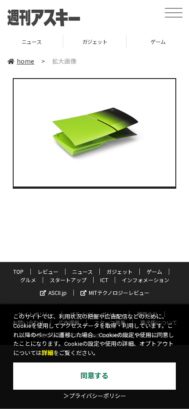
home (25, 61)
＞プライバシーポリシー (94, 396)
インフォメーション (145, 279)
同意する (94, 376)
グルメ (28, 279)
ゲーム (148, 41)
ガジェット (85, 41)
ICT (104, 279)
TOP (18, 271)
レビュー (47, 271)
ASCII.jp (57, 292)
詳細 (47, 353)
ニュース (82, 271)
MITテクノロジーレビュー (119, 292)
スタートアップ (68, 279)
